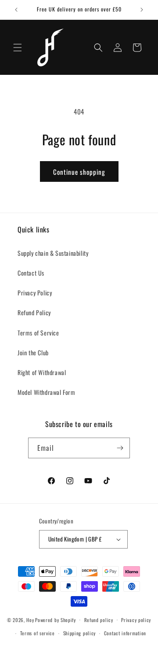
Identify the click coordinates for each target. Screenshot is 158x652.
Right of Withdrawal (42, 372)
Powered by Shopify (55, 619)
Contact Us (31, 272)
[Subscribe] (119, 448)
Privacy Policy (35, 292)
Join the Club (33, 352)
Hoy (30, 619)
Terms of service (37, 633)
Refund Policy (34, 312)
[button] (17, 47)
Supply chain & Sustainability (53, 253)
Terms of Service (38, 332)
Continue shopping (79, 172)
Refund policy (98, 619)
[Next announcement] (141, 9)
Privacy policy (136, 619)
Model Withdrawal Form (46, 392)
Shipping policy (79, 633)
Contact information (125, 633)
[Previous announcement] (16, 9)
